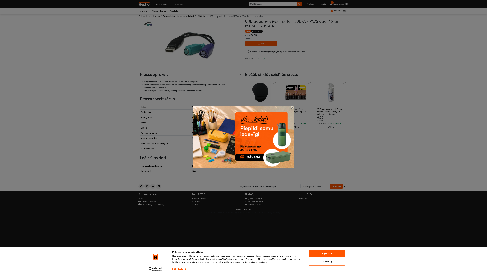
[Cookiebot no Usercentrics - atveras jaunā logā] (155, 269)
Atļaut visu (327, 253)
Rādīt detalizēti (179, 269)
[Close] (292, 107)
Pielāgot (325, 262)
